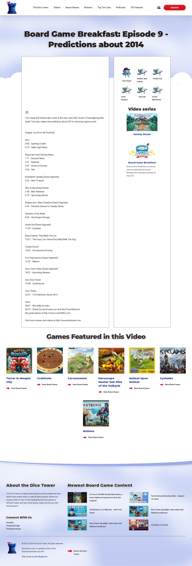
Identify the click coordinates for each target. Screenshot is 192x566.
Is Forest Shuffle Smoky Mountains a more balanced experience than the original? (105, 497)
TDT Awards (137, 7)
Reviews (88, 7)
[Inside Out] (157, 71)
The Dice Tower (40, 7)
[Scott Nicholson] (157, 89)
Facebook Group (13, 529)
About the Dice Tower (80, 551)
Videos (57, 7)
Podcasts (120, 7)
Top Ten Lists (104, 7)
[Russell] (142, 89)
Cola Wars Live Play (159, 525)
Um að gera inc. (41, 556)
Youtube (10, 522)
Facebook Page (13, 526)
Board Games (72, 7)
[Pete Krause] (126, 89)
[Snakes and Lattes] (142, 71)
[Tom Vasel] (126, 72)
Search (175, 7)
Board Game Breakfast (142, 162)
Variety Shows (142, 134)
